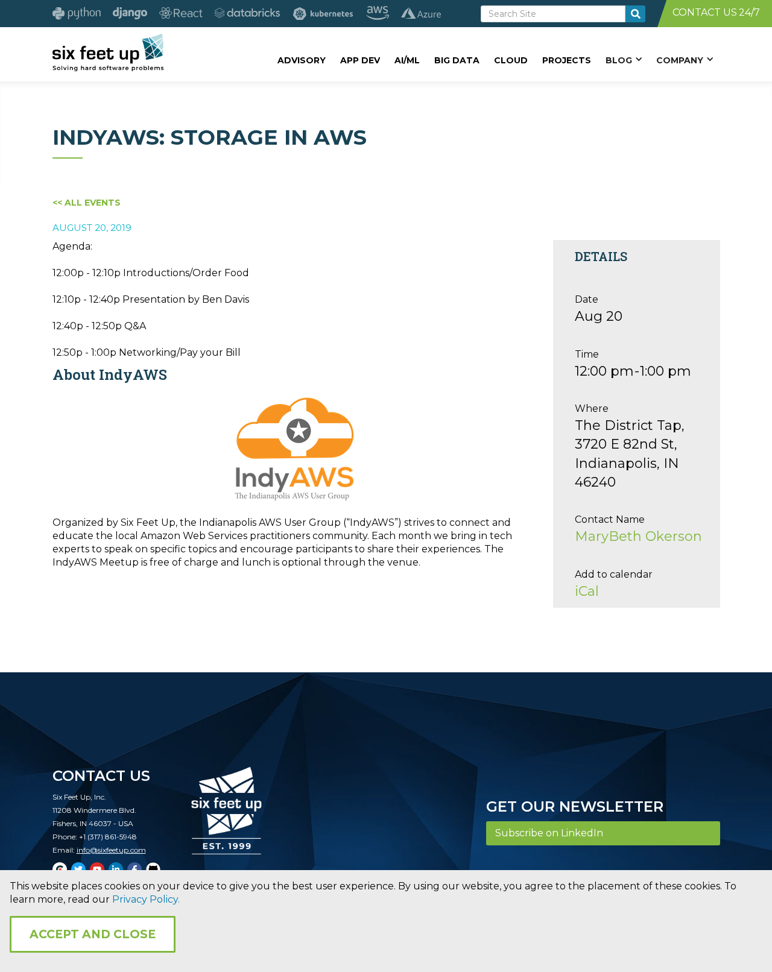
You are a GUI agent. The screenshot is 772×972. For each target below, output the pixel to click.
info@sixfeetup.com (111, 849)
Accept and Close (93, 934)
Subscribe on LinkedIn (549, 833)
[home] (108, 52)
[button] (623, 59)
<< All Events (86, 202)
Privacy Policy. (146, 899)
